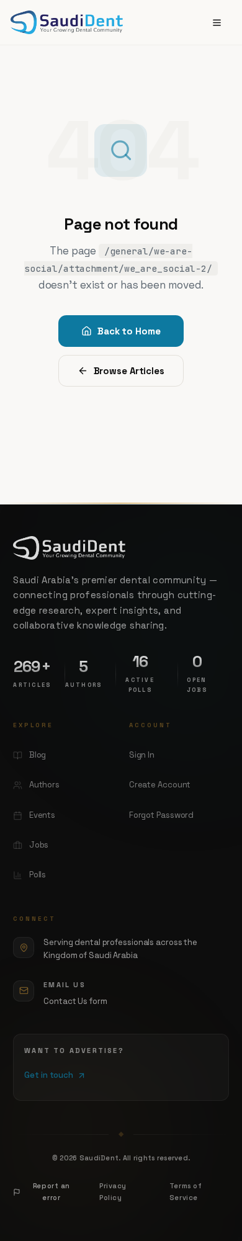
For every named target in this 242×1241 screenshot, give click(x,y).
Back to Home (129, 331)
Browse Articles (129, 371)
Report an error (51, 1191)
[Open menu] (216, 22)
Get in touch (48, 1075)
